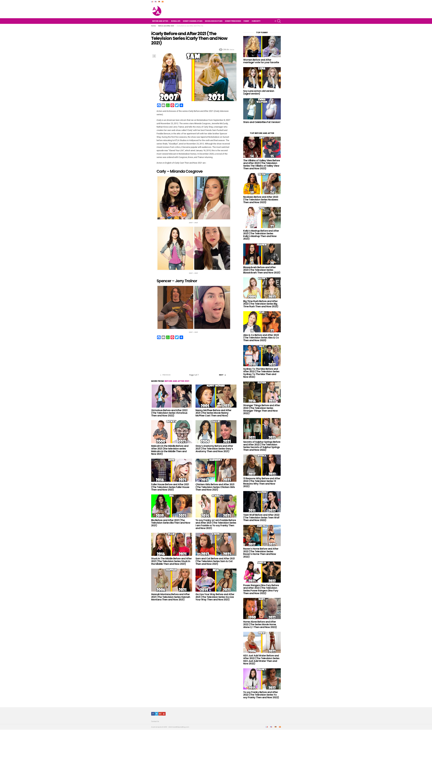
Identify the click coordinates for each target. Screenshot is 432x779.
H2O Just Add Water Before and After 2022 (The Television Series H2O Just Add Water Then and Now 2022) (261, 659)
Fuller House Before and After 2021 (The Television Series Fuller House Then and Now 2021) (170, 487)
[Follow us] (275, 21)
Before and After (160, 21)
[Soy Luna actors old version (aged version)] (262, 77)
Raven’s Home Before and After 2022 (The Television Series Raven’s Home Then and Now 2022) (260, 552)
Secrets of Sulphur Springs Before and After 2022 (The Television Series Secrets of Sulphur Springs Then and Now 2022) (261, 445)
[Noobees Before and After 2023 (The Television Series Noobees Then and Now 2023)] (262, 183)
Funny (246, 21)
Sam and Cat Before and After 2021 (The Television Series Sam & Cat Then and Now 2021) (215, 561)
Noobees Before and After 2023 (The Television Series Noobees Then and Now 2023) (260, 199)
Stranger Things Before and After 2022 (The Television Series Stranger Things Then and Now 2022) (261, 409)
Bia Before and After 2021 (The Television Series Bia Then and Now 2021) (170, 523)
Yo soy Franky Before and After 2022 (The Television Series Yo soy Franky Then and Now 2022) (261, 694)
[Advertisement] (193, 357)
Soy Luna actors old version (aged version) (258, 92)
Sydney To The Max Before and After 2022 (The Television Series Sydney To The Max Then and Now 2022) (261, 372)
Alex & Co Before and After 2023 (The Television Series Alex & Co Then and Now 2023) (261, 337)
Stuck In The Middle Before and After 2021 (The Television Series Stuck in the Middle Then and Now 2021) (171, 561)
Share (154, 56)
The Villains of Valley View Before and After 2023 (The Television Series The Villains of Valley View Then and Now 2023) (261, 164)
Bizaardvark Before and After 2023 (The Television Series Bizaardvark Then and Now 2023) (261, 270)
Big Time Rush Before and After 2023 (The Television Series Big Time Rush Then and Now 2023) (260, 304)
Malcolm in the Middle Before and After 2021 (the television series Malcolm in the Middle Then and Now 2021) (169, 450)
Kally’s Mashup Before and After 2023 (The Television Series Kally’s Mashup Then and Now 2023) (261, 234)
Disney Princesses (233, 21)
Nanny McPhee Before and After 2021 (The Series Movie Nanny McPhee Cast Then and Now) (213, 413)
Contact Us (155, 721)
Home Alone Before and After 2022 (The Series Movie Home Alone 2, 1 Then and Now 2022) (260, 624)
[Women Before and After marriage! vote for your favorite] (262, 46)
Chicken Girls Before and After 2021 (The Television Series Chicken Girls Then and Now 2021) (215, 487)
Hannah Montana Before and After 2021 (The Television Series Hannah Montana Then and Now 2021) (170, 597)
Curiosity (256, 21)
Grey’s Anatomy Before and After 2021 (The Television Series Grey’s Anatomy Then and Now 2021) (214, 448)
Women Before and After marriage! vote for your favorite (261, 61)
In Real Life (175, 21)
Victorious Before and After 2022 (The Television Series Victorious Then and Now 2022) (169, 413)
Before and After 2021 (177, 381)
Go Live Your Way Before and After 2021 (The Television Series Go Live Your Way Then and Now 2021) (215, 597)
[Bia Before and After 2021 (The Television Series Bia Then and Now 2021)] (171, 505)
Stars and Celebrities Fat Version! (261, 122)
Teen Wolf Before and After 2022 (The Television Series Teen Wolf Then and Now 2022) (261, 517)
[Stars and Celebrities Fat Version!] (262, 108)
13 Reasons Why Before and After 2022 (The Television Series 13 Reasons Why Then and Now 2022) (261, 482)
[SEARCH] (279, 21)
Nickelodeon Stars (213, 21)
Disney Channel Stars (192, 21)
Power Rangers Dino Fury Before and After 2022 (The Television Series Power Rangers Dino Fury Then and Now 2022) (261, 589)
